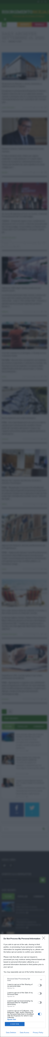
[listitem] (24, 979)
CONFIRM (14, 1024)
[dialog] (24, 985)
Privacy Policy (38, 1032)
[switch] (40, 985)
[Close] (44, 939)
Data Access (24, 1032)
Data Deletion (11, 1032)
